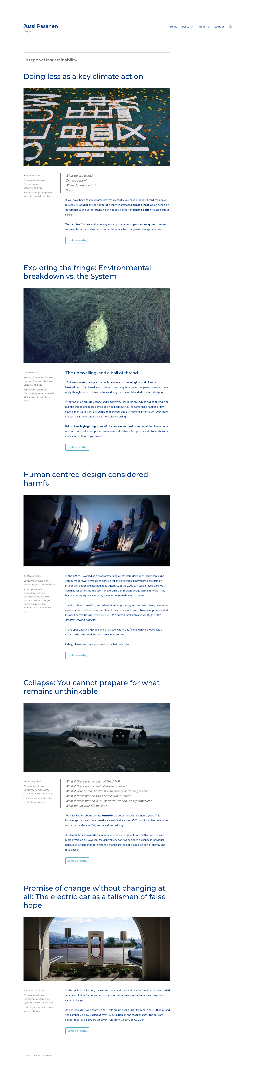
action (27, 192)
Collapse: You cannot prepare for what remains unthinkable (92, 687)
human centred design (37, 600)
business (28, 596)
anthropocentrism (34, 589)
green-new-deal (44, 393)
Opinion (28, 793)
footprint (28, 196)
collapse (41, 389)
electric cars (40, 1007)
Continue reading (78, 240)
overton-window (40, 397)
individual (40, 196)
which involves (102, 615)
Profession (29, 584)
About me (204, 27)
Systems (48, 381)
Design (44, 580)
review (27, 400)
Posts (185, 27)
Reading (37, 381)
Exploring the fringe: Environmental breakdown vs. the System (87, 272)
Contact (219, 27)
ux (25, 611)
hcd (46, 596)
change (36, 192)
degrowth (47, 192)
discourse (29, 393)
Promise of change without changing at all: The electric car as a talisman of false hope (95, 896)
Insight (44, 789)
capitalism (30, 389)
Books (27, 377)
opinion (28, 607)
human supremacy (34, 603)
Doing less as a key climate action (83, 76)
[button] (231, 27)
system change (32, 1011)
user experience (42, 607)
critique (38, 596)
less (49, 196)
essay (37, 798)
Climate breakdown (35, 180)
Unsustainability (33, 187)
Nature (28, 381)
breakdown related (34, 593)
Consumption (31, 184)
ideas (27, 397)
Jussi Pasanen (41, 26)
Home (173, 27)
